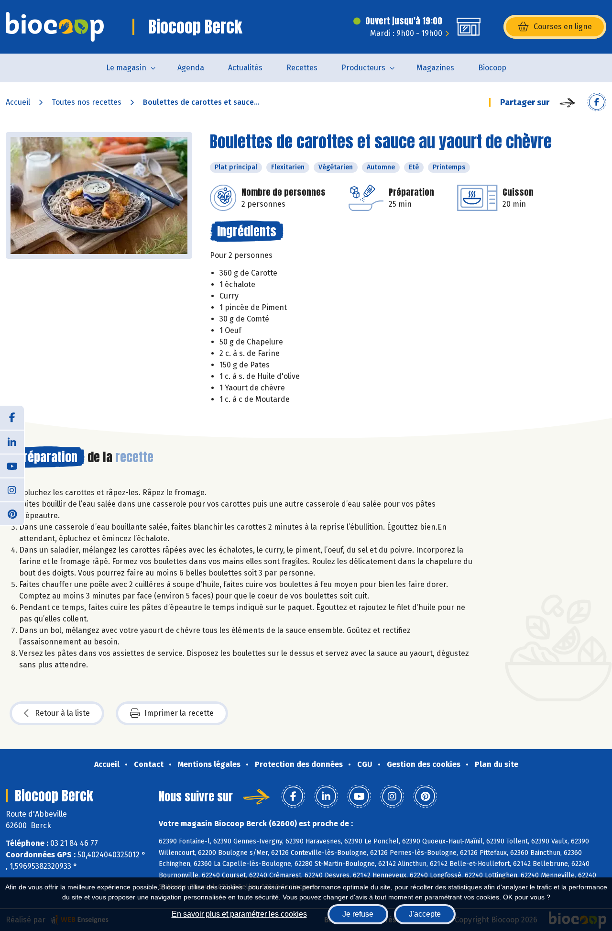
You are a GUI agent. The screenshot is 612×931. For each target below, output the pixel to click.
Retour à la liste (62, 713)
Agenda (190, 67)
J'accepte (425, 914)
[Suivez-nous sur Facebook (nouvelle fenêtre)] (12, 418)
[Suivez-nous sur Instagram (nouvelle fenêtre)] (12, 489)
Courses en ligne (563, 26)
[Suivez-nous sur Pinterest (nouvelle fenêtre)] (12, 513)
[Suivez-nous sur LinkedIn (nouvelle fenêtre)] (12, 442)
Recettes (301, 67)
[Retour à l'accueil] (55, 27)
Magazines (435, 67)
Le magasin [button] (126, 67)
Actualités (245, 67)
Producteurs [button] (363, 67)
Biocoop (492, 67)
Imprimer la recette (179, 713)
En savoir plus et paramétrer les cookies (239, 914)
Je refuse (357, 914)
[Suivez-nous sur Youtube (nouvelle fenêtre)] (12, 465)
